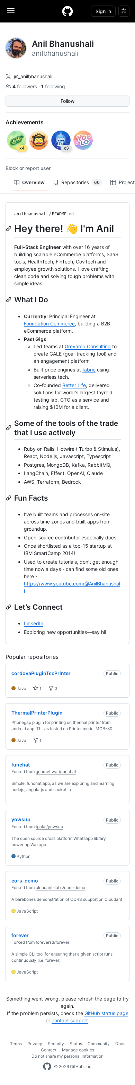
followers (25, 86)
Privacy (34, 1043)
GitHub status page (106, 1013)
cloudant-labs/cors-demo (60, 887)
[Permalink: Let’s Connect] (9, 607)
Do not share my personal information (68, 1056)
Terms (16, 1043)
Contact (48, 1049)
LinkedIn (33, 623)
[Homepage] (67, 11)
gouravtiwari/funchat (56, 771)
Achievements (25, 122)
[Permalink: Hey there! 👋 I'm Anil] (9, 228)
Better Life (74, 385)
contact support (70, 1020)
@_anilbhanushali (33, 76)
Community (99, 1043)
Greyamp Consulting (88, 346)
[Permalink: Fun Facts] (9, 498)
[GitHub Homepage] (47, 1066)
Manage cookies (78, 1049)
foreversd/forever (52, 942)
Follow (68, 101)
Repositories (80, 182)
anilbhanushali (31, 214)
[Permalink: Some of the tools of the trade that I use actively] (9, 428)
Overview (33, 182)
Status (76, 1043)
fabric (89, 370)
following (53, 86)
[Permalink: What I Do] (9, 299)
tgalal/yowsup (49, 826)
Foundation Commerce (49, 323)
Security (56, 1043)
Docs (120, 1043)
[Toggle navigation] (11, 11)
